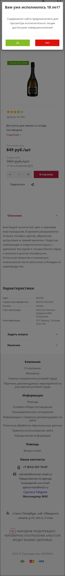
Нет (47, 42)
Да (17, 42)
